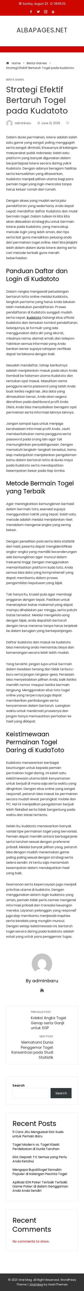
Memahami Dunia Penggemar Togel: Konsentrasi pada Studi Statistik (32, 1047)
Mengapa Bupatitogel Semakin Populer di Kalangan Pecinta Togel (39, 1171)
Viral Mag (36, 1284)
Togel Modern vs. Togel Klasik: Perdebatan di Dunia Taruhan (36, 1146)
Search (18, 1085)
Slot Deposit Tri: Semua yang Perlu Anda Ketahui (39, 1159)
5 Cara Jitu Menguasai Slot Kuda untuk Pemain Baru (37, 1134)
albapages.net (42, 30)
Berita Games (15, 79)
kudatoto (34, 317)
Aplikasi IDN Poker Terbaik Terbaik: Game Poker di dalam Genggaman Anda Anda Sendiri (40, 1186)
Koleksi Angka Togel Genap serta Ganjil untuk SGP (48, 1020)
